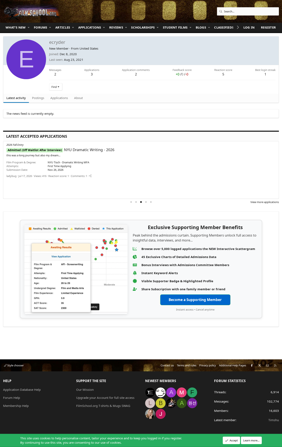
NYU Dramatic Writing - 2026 (61, 149)
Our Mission (85, 389)
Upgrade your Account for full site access (105, 398)
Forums (40, 27)
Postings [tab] (38, 98)
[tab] (131, 202)
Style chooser (15, 365)
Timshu (273, 420)
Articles (62, 27)
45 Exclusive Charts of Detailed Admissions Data (178, 257)
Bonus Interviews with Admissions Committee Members (185, 265)
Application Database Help (22, 389)
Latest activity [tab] (16, 98)
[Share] (90, 176)
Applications (89, 27)
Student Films (175, 27)
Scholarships (143, 27)
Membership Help (16, 406)
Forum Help (11, 398)
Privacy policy (207, 365)
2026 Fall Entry (15, 145)
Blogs (201, 27)
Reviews (116, 27)
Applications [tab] (59, 98)
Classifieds (223, 27)
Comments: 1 (79, 176)
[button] (28, 27)
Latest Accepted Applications (36, 136)
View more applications (264, 202)
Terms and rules (186, 365)
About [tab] (78, 98)
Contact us (167, 365)
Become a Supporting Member (195, 299)
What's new (16, 27)
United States (88, 48)
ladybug (11, 176)
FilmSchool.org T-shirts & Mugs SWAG (103, 406)
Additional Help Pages (232, 365)
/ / (182, 74)
